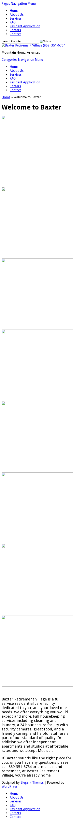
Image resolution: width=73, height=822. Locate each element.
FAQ (13, 22)
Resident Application (25, 26)
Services (15, 18)
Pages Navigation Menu (19, 4)
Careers (15, 30)
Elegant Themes (32, 782)
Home (14, 11)
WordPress (9, 786)
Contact (15, 34)
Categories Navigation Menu (22, 60)
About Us (17, 15)
